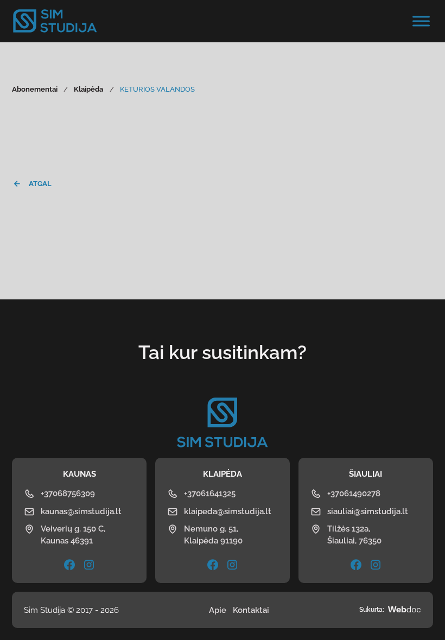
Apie (217, 610)
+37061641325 (210, 493)
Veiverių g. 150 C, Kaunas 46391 (73, 534)
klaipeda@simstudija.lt (227, 511)
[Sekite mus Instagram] (89, 564)
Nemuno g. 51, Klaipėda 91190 (213, 534)
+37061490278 (353, 493)
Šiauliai (365, 473)
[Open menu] (421, 21)
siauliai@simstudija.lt (367, 511)
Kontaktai (251, 610)
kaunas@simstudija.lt (81, 511)
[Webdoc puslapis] (404, 610)
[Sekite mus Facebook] (212, 564)
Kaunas (79, 473)
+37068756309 (68, 493)
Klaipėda (222, 473)
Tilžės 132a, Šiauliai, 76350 (354, 534)
